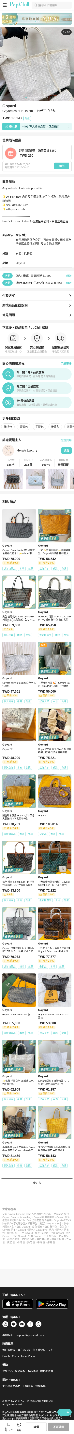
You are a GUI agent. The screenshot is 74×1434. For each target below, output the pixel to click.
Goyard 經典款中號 (44, 1217)
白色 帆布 (37, 1226)
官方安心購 (24, 1349)
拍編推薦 (28, 1385)
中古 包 (41, 1242)
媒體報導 (40, 1385)
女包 (18, 253)
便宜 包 (11, 1242)
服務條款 (33, 1370)
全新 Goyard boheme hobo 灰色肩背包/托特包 (26, 1214)
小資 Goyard (57, 1233)
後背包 (55, 426)
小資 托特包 (13, 1239)
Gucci (15, 1356)
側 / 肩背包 (39, 1349)
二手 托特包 (50, 1236)
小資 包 (21, 1242)
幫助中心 (7, 1370)
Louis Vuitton (28, 1356)
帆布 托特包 (55, 1230)
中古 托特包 (43, 1239)
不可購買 (58, 1426)
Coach (6, 1356)
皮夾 (50, 1349)
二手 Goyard (26, 1233)
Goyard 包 (41, 1230)
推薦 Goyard (34, 1236)
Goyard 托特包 (26, 1230)
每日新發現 (8, 1349)
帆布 (66, 1223)
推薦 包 (51, 1242)
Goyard (20, 263)
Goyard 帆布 (9, 1230)
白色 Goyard (23, 1226)
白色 (59, 1223)
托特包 (28, 253)
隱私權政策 (46, 1370)
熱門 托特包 (28, 1239)
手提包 (39, 426)
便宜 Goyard (41, 1233)
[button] (11, 463)
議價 (36, 1426)
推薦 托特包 (58, 1239)
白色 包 (63, 1226)
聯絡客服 (20, 1370)
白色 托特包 (51, 1226)
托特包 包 (12, 1233)
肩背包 (24, 426)
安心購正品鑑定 (11, 1385)
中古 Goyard (19, 1236)
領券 (62, 165)
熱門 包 (31, 1242)
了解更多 (66, 363)
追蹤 (66, 450)
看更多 (37, 1182)
